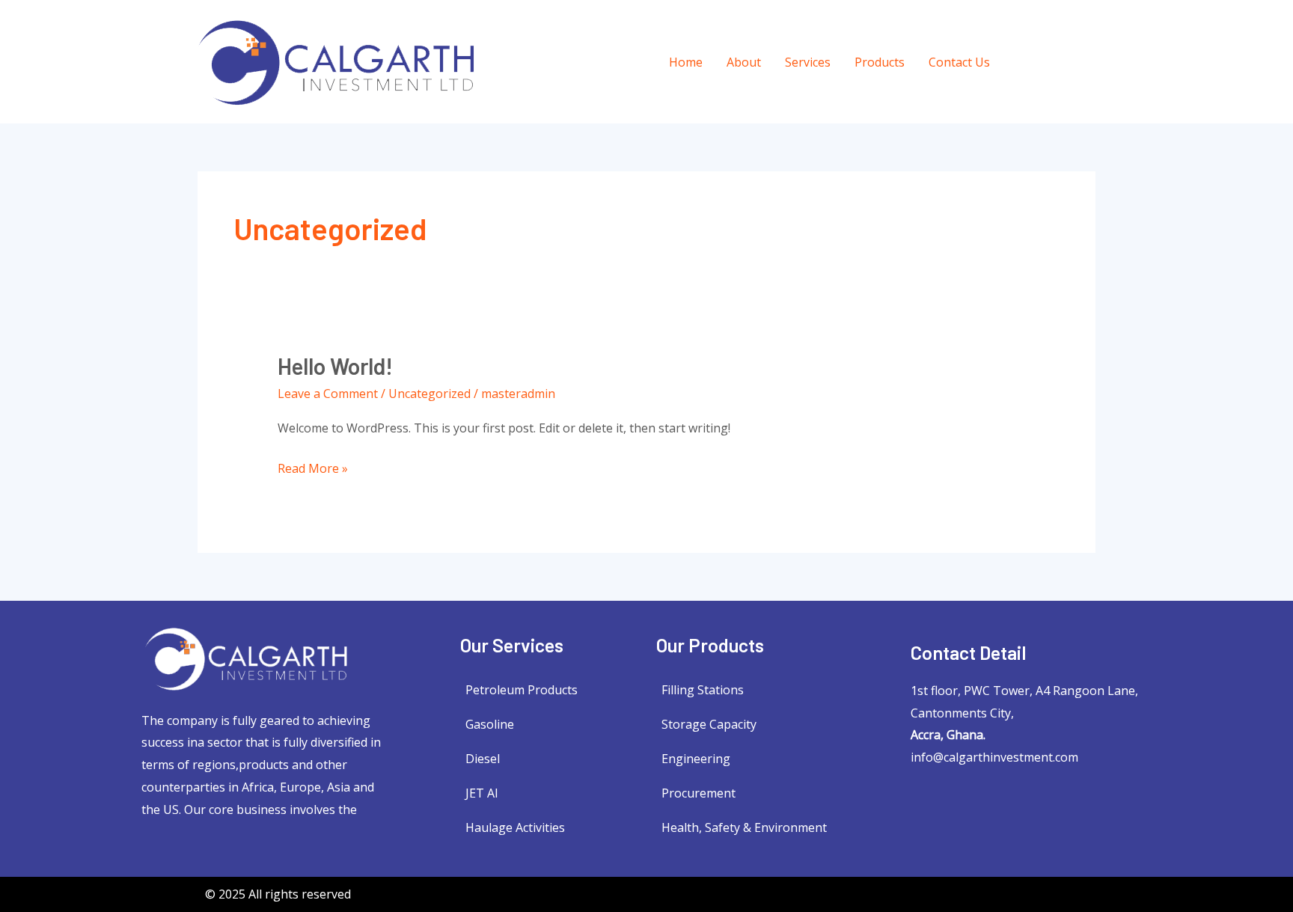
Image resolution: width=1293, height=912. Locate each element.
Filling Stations (702, 690)
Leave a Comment (328, 393)
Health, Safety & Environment (744, 827)
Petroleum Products (521, 690)
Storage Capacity (708, 724)
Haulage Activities (515, 827)
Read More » (313, 467)
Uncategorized (429, 393)
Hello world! (335, 365)
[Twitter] (1056, 62)
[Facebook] (1022, 62)
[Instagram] (1089, 62)
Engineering (695, 758)
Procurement (698, 793)
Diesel (482, 758)
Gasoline (489, 724)
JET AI (481, 793)
